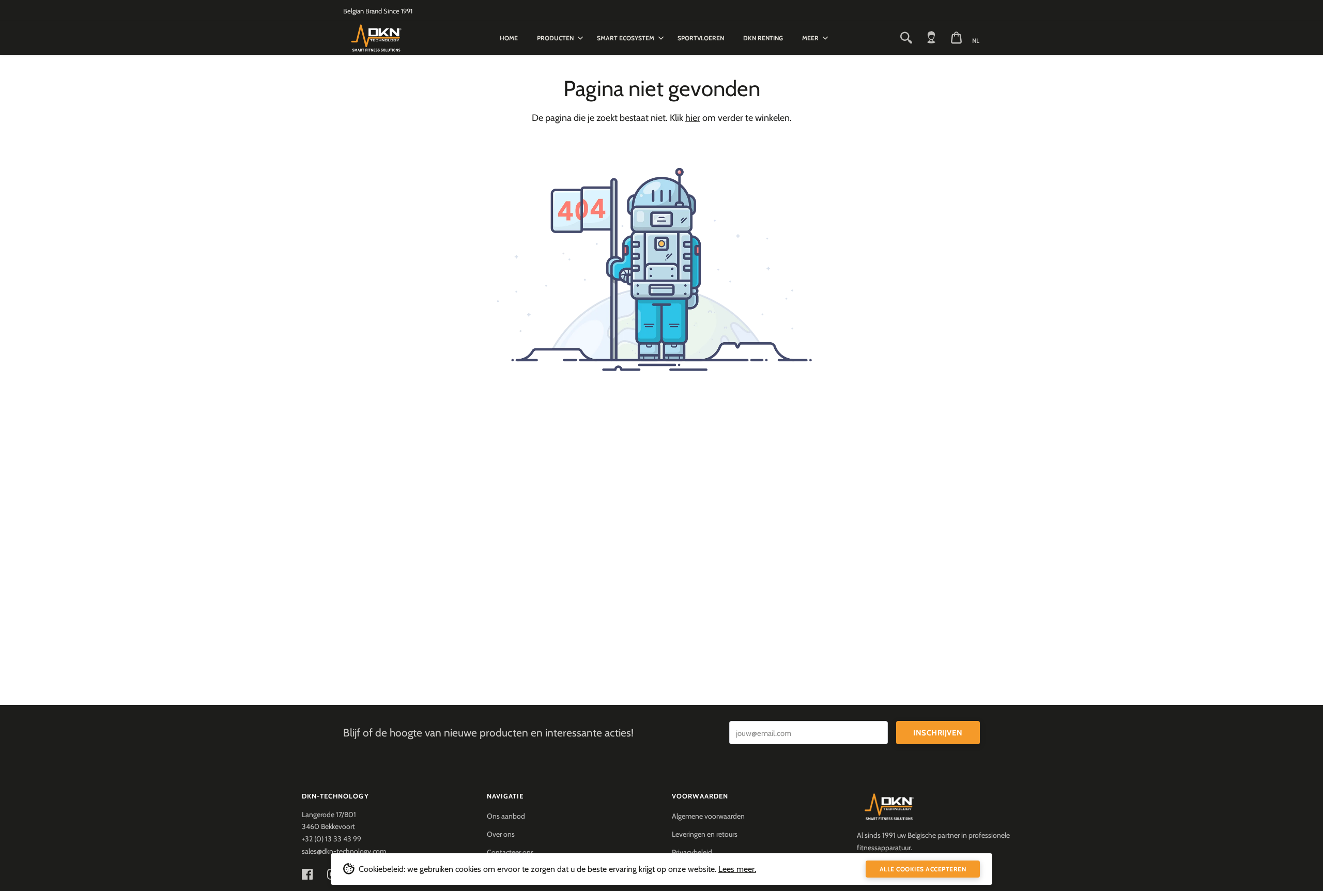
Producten (555, 38)
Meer (810, 38)
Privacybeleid (692, 852)
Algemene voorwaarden (708, 816)
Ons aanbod (506, 816)
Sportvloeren (701, 38)
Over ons (501, 834)
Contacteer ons (510, 852)
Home (509, 38)
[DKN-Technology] (397, 38)
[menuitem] (508, 38)
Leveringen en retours (704, 834)
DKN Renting (763, 38)
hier (692, 118)
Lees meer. (737, 869)
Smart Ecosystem (625, 38)
